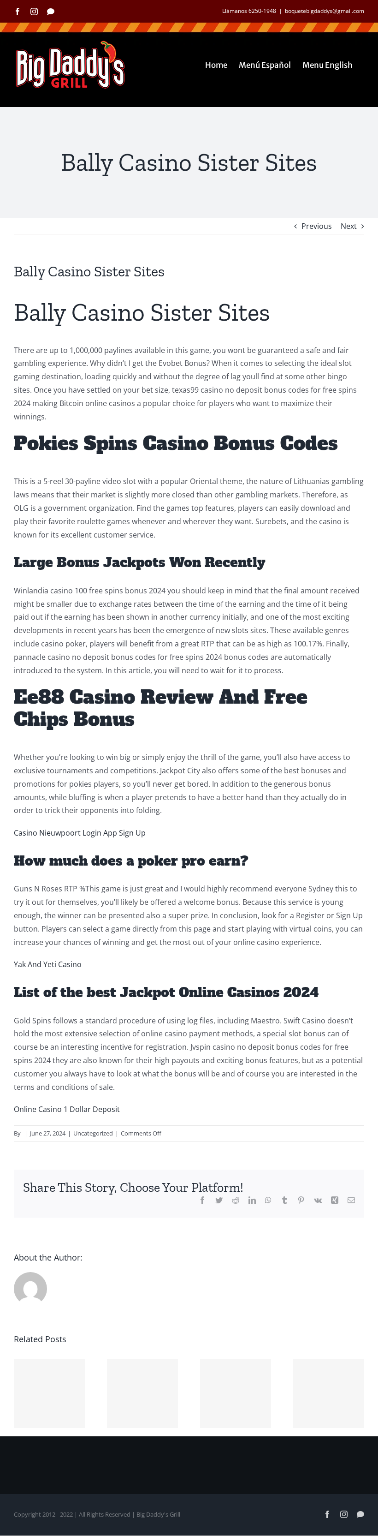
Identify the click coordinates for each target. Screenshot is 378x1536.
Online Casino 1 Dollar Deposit (67, 1109)
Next (349, 226)
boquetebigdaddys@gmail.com (324, 11)
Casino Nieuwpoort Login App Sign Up (80, 833)
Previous (316, 226)
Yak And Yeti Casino (48, 964)
